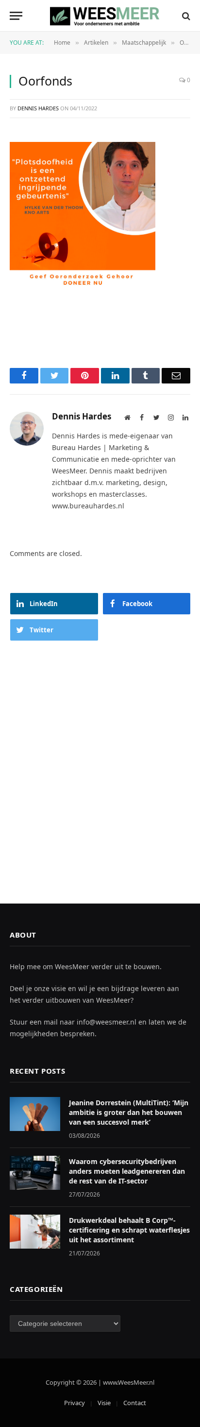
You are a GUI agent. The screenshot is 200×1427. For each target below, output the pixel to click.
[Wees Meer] (105, 16)
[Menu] (16, 16)
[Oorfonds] (82, 214)
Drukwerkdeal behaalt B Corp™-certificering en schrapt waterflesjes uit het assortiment (129, 1230)
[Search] (185, 16)
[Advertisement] (100, 762)
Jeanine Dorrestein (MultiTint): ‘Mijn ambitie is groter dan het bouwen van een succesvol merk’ (128, 1112)
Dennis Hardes (38, 108)
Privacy (74, 1402)
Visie (104, 1402)
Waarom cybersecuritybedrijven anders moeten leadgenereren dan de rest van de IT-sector (127, 1171)
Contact (134, 1402)
